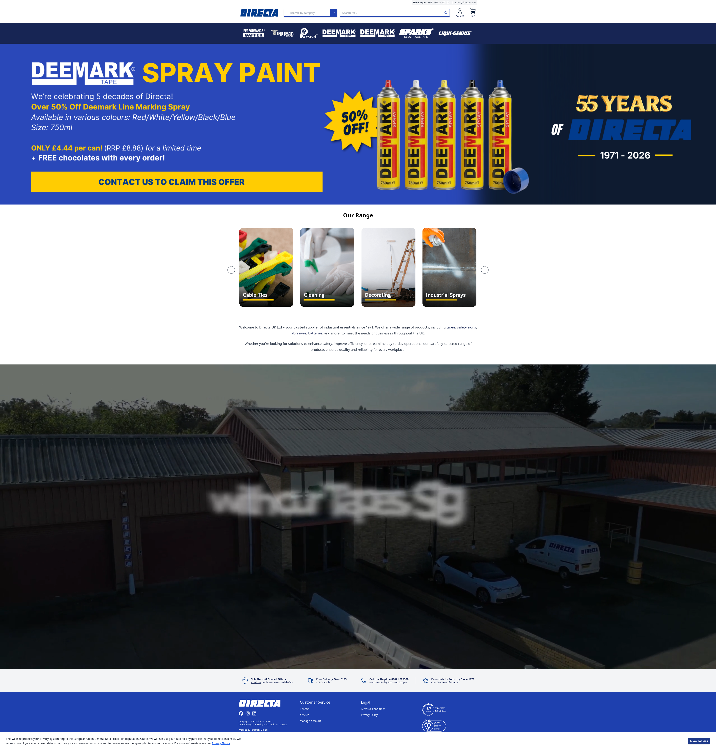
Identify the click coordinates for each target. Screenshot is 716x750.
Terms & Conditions (373, 709)
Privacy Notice (221, 743)
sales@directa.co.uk (465, 2)
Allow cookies (699, 741)
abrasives (298, 333)
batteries (315, 333)
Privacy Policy (369, 715)
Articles (304, 715)
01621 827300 (441, 2)
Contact (304, 709)
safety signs (466, 327)
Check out (256, 682)
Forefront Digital (259, 729)
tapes (451, 327)
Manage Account (310, 721)
